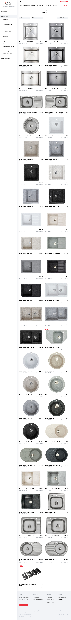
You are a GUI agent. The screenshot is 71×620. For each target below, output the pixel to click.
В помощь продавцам (5, 58)
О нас (20, 5)
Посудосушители (6, 39)
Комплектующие (4, 16)
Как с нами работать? (23, 599)
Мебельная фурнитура (7, 53)
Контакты (55, 5)
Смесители (5, 36)
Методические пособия (37, 601)
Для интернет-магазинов (24, 597)
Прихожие (3, 14)
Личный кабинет (47, 5)
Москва (20, 1)
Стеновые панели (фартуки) (8, 22)
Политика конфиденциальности (25, 614)
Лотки (4, 41)
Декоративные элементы (8, 26)
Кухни (2, 9)
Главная (40, 10)
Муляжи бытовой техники (8, 46)
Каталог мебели (50, 601)
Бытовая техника (6, 44)
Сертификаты (35, 596)
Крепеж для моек (8, 34)
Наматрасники (6, 56)
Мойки (4, 29)
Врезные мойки (8, 31)
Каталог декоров (50, 602)
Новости (33, 5)
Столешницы (5, 19)
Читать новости (50, 596)
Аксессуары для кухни (7, 48)
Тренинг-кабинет (50, 599)
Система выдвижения (7, 24)
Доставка (21, 596)
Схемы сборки (36, 597)
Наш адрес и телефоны (62, 596)
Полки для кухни (6, 51)
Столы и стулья (4, 11)
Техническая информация (38, 599)
